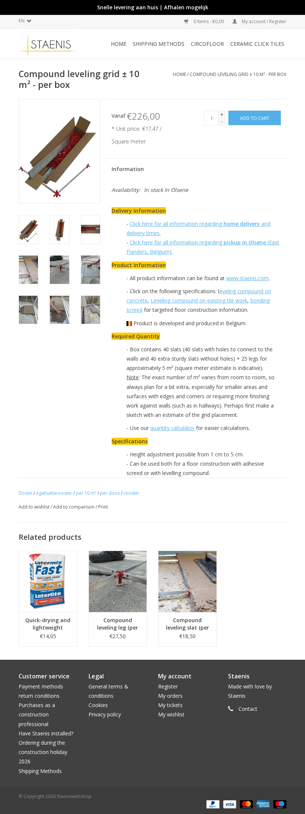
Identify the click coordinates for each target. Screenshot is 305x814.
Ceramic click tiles (257, 43)
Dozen (25, 493)
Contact (247, 708)
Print (103, 507)
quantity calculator (172, 427)
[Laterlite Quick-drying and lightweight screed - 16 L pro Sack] (48, 581)
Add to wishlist (34, 507)
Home (118, 43)
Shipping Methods (40, 771)
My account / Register (263, 21)
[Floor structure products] (52, 44)
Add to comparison (74, 507)
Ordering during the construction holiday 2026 (43, 752)
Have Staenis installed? (46, 733)
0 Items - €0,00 (208, 21)
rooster (131, 493)
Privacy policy (105, 714)
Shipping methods (158, 43)
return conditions (39, 695)
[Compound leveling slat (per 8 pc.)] (187, 581)
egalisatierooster (54, 493)
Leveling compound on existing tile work (199, 300)
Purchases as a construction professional (37, 714)
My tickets (170, 705)
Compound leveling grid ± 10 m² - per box (238, 74)
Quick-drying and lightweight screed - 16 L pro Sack (47, 624)
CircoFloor (207, 43)
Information (128, 168)
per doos (110, 493)
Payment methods (41, 686)
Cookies (98, 705)
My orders (170, 695)
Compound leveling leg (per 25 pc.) (117, 624)
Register (168, 686)
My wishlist (171, 714)
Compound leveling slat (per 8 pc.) (187, 624)
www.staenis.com (247, 278)
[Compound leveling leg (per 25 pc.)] (118, 581)
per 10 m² (86, 493)
